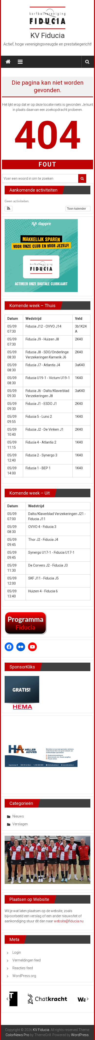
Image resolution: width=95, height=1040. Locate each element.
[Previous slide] (8, 999)
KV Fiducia (47, 35)
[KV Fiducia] (8, 62)
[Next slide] (87, 999)
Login (16, 952)
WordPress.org (24, 976)
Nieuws (18, 816)
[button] (8, 208)
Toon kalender (77, 208)
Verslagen (20, 824)
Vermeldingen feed (26, 960)
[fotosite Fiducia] (48, 860)
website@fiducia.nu (69, 921)
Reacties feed (22, 968)
